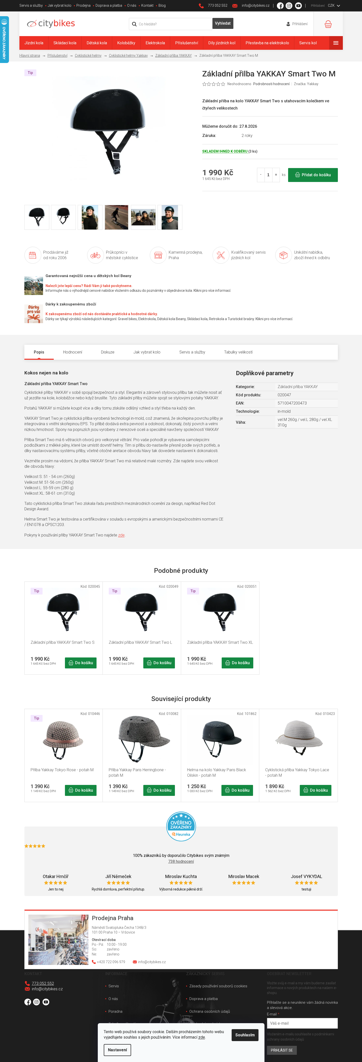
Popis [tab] (39, 352)
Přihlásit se (282, 1050)
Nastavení (117, 1050)
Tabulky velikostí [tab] (238, 352)
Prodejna (83, 5)
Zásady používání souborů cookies (218, 986)
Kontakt (147, 5)
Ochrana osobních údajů (209, 1011)
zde (201, 1037)
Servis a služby (31, 5)
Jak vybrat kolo (59, 5)
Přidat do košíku (316, 175)
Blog (162, 5)
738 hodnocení (181, 861)
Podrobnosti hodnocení (271, 84)
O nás (131, 5)
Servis (113, 986)
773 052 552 (43, 983)
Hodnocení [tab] (72, 352)
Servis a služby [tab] (192, 352)
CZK (331, 5)
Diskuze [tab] (107, 352)
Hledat (222, 23)
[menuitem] (33, 43)
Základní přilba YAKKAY (298, 386)
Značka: (306, 84)
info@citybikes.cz (47, 989)
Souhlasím (245, 1035)
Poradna (115, 1011)
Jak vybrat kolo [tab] (146, 352)
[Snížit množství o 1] (261, 175)
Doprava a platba (109, 5)
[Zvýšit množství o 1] (276, 175)
